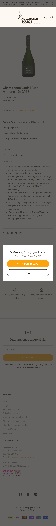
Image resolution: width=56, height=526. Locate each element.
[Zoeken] (45, 17)
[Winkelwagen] (52, 17)
